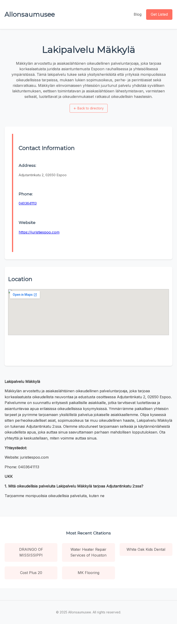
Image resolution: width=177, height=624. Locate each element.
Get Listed (159, 14)
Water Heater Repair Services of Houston (88, 552)
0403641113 (28, 203)
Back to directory (89, 108)
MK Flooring (88, 572)
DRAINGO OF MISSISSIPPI (31, 552)
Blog (138, 14)
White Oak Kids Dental (146, 549)
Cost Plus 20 (31, 572)
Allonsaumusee (30, 14)
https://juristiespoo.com (39, 232)
